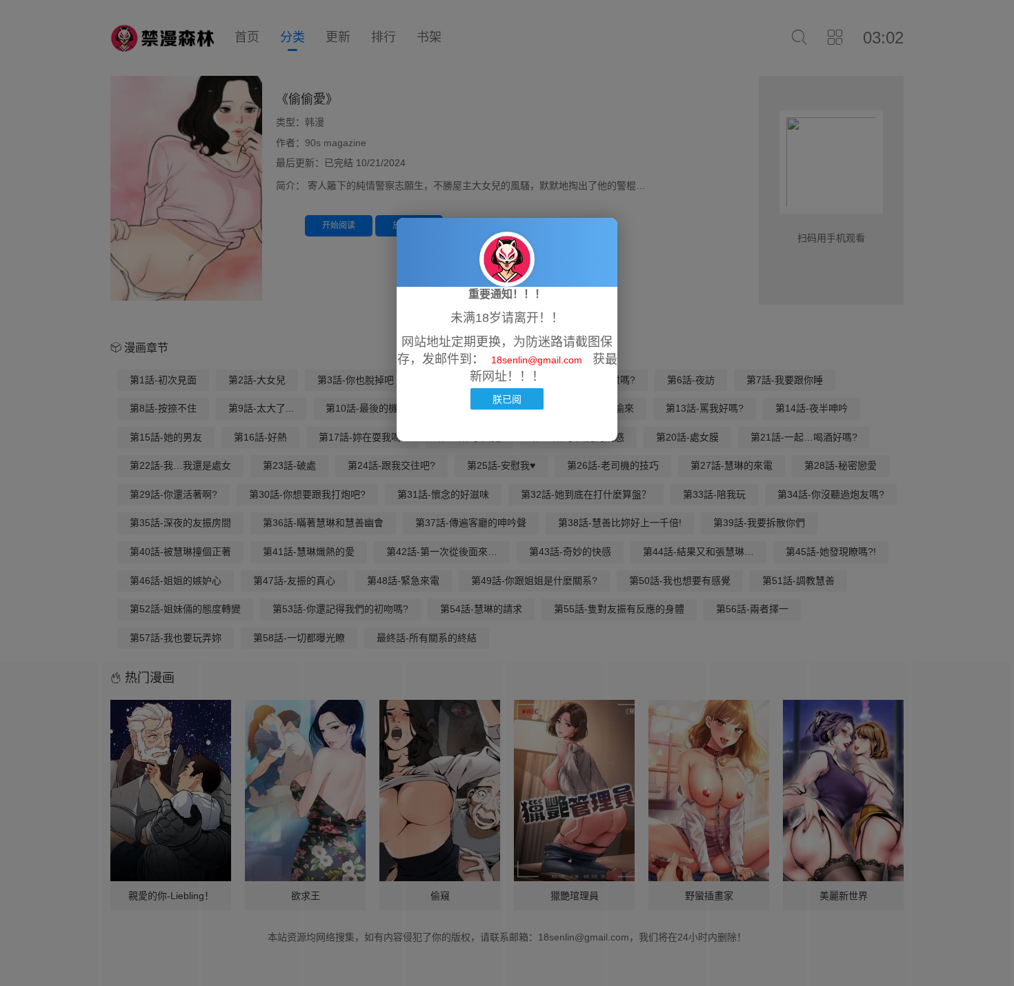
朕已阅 (507, 398)
